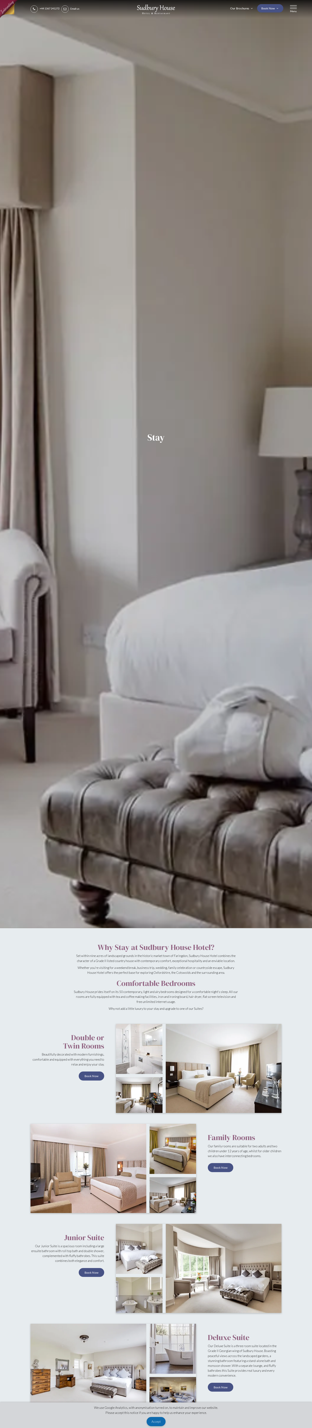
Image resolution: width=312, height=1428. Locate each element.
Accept (156, 1421)
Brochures (240, 8)
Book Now (268, 8)
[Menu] (293, 7)
